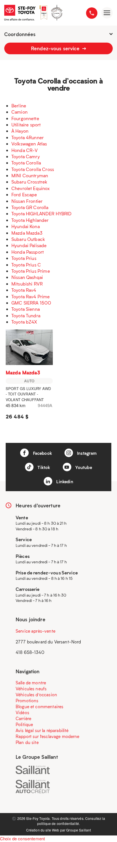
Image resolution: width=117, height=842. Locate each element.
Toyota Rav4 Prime (30, 296)
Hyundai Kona (25, 226)
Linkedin (64, 481)
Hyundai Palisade (29, 245)
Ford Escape (24, 194)
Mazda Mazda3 (26, 233)
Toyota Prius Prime (30, 271)
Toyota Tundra (25, 315)
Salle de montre (31, 682)
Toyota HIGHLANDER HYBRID (41, 213)
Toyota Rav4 (23, 290)
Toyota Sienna (25, 309)
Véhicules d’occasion (36, 694)
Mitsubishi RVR (27, 284)
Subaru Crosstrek (29, 182)
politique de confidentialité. (58, 823)
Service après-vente (35, 631)
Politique (24, 724)
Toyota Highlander (30, 220)
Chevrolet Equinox (30, 188)
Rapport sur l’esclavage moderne (48, 736)
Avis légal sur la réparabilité (42, 730)
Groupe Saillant (78, 830)
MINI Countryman (29, 175)
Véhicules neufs (31, 688)
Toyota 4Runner (27, 137)
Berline (18, 106)
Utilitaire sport (26, 125)
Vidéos (22, 712)
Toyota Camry (25, 156)
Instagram (86, 453)
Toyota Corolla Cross (32, 169)
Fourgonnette (25, 118)
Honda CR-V (24, 150)
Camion (19, 112)
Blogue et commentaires (39, 706)
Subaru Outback (28, 239)
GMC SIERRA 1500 (31, 303)
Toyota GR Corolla (30, 207)
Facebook (42, 453)
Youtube (83, 467)
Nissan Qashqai (27, 277)
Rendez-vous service (56, 48)
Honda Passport (27, 252)
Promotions (27, 700)
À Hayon (19, 131)
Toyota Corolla (26, 163)
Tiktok (43, 467)
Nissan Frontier (27, 201)
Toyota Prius (23, 258)
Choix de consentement (22, 838)
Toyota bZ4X (24, 322)
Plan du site (27, 742)
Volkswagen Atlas (29, 144)
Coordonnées (20, 34)
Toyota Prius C (26, 265)
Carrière (23, 718)
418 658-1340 (30, 652)
